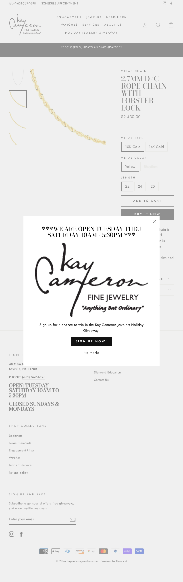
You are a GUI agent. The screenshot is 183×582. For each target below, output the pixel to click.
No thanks (92, 352)
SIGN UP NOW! (92, 341)
